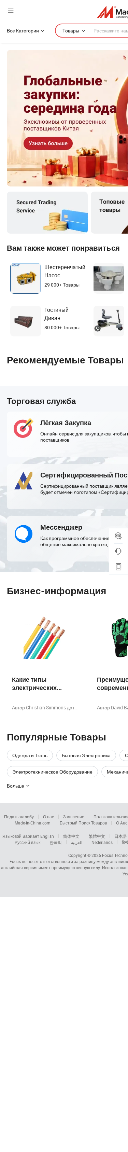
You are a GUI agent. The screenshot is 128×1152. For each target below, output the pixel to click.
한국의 (55, 842)
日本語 (120, 836)
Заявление (73, 816)
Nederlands (102, 842)
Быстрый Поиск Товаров (83, 822)
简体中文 (71, 836)
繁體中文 (97, 836)
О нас (48, 816)
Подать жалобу (19, 816)
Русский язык (27, 842)
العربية (76, 842)
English (47, 836)
